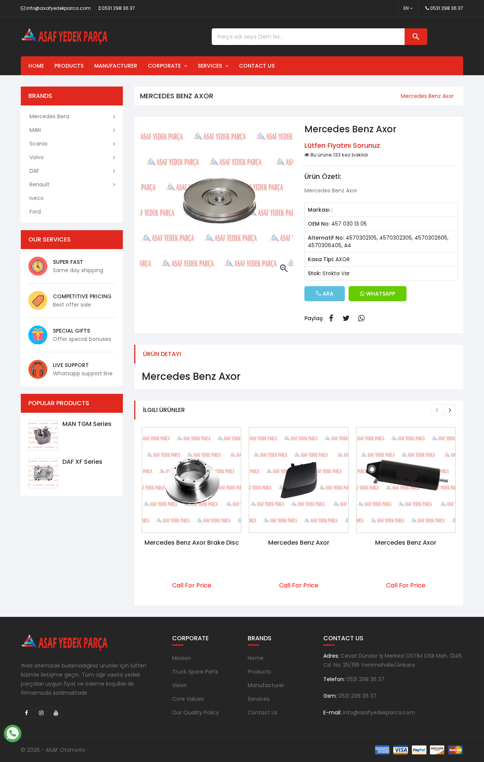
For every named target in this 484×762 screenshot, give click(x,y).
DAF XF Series (82, 461)
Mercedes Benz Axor (298, 542)
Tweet (346, 318)
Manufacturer (115, 66)
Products (69, 66)
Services (211, 66)
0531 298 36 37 (118, 8)
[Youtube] (56, 712)
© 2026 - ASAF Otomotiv (53, 750)
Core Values (188, 699)
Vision (179, 685)
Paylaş (330, 318)
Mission (181, 658)
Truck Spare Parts (195, 671)
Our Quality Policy (195, 712)
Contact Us (257, 66)
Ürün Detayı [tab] (162, 354)
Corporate (166, 66)
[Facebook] (26, 712)
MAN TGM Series (87, 424)
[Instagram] (41, 712)
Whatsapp (361, 318)
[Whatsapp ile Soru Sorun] (12, 732)
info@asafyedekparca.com (58, 8)
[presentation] (436, 410)
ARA (327, 293)
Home (36, 66)
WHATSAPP (380, 293)
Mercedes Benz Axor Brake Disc (191, 542)
